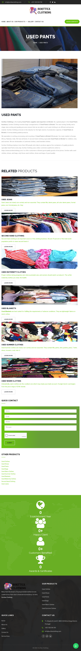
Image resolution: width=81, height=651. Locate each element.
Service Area (5, 636)
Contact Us (39, 21)
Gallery (31, 21)
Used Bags (4, 469)
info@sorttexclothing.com (13, 2)
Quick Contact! (72, 21)
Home (3, 21)
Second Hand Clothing (12, 236)
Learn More (8, 210)
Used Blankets (8, 308)
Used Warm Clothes (11, 381)
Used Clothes (5, 461)
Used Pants (43, 43)
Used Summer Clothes (12, 345)
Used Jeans (6, 199)
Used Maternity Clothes (13, 272)
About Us (10, 21)
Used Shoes (5, 464)
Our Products (19, 21)
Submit (9, 442)
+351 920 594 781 (36, 2)
